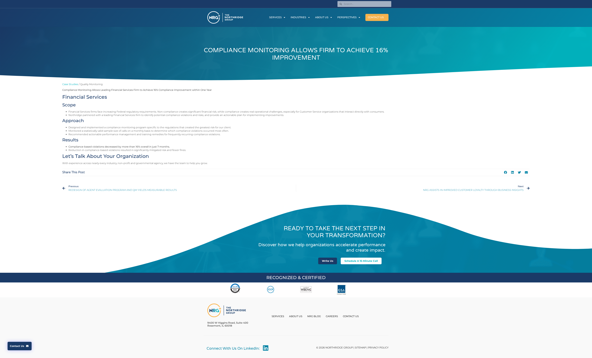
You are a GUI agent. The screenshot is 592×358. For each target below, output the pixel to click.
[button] (505, 172)
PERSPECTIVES (347, 17)
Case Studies (70, 84)
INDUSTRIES (298, 17)
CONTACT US (376, 17)
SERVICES (275, 17)
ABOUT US (321, 17)
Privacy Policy (378, 347)
